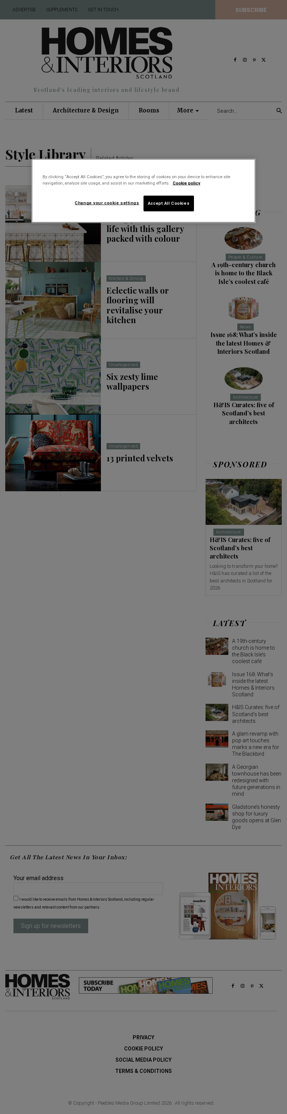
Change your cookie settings (107, 202)
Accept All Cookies (168, 203)
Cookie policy (186, 183)
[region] (143, 191)
